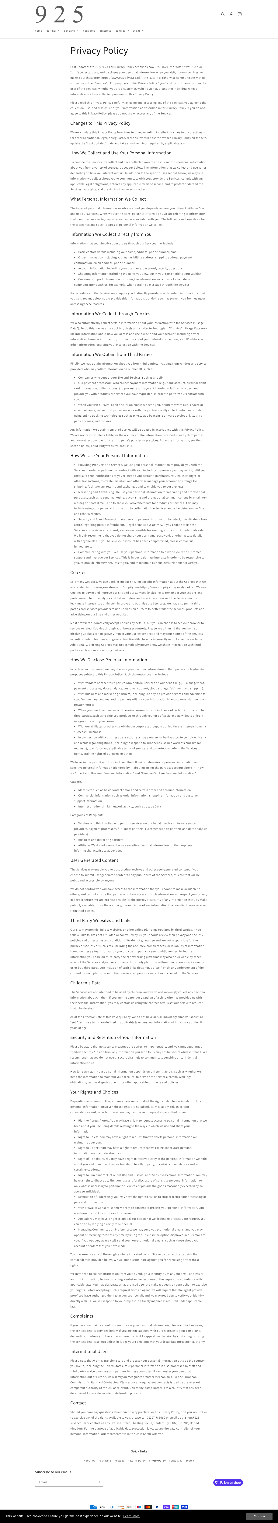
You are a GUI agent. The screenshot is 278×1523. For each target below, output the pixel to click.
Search (190, 1460)
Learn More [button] (131, 1516)
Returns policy (136, 1460)
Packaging (105, 1460)
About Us (89, 1460)
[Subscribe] (99, 1482)
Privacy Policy (157, 1460)
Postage (119, 1460)
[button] (53, 31)
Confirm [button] (259, 1516)
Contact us (175, 1460)
